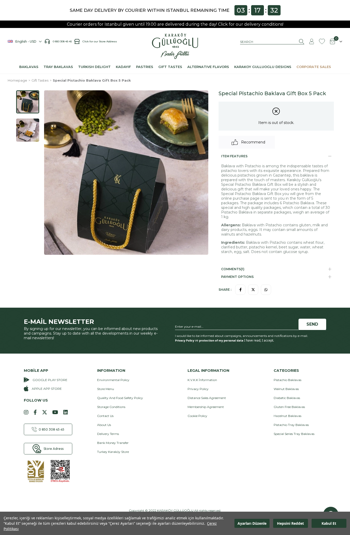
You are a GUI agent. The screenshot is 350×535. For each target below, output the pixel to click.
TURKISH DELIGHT (94, 67)
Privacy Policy (184, 340)
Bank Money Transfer (113, 443)
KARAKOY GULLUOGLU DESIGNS (262, 67)
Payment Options (237, 277)
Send (312, 324)
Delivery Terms (108, 434)
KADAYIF (123, 67)
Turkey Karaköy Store (113, 452)
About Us (104, 425)
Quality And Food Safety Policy (120, 398)
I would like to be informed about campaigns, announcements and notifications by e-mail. (241, 336)
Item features (234, 156)
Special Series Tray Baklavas (294, 434)
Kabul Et (329, 523)
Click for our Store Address (100, 41)
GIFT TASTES (170, 67)
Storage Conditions (111, 407)
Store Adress (54, 449)
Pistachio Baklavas (287, 380)
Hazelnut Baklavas (287, 416)
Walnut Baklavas (286, 389)
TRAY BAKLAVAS (58, 67)
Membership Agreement (206, 407)
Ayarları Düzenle (252, 523)
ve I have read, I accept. (224, 340)
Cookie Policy (197, 416)
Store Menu (105, 389)
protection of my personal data (221, 340)
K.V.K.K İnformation (202, 380)
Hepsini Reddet (290, 523)
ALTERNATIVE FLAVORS (208, 67)
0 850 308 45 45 (63, 41)
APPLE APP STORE (47, 389)
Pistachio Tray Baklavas (291, 425)
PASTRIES (144, 67)
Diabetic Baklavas (287, 398)
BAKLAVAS (28, 67)
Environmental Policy (113, 380)
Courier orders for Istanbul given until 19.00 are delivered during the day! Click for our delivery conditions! (175, 24)
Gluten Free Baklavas (289, 407)
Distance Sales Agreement (207, 398)
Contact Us (105, 416)
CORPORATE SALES (313, 67)
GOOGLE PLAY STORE (50, 380)
